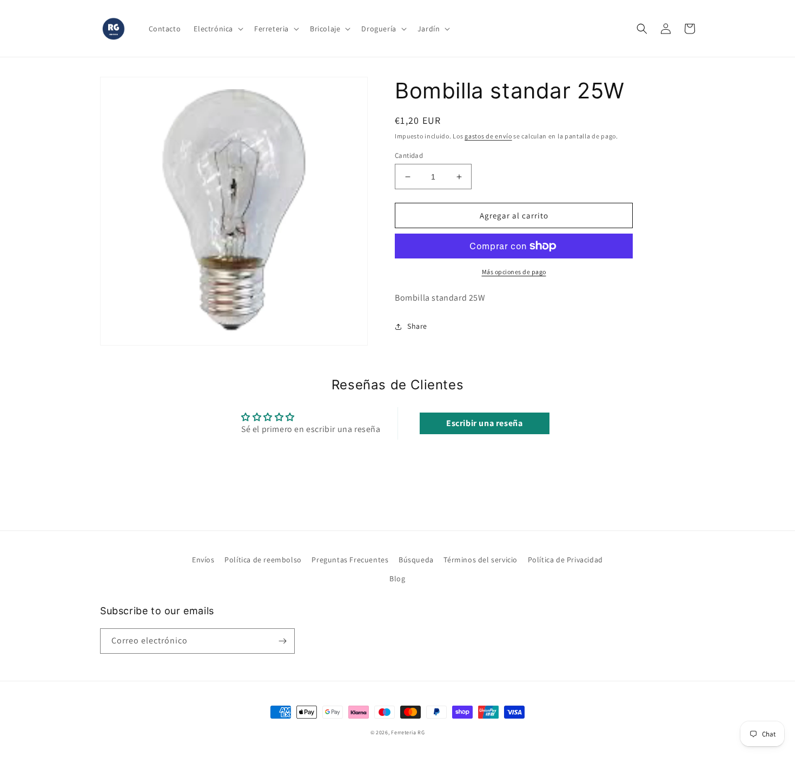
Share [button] (417, 326)
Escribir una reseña (484, 423)
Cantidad (409, 155)
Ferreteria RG (408, 732)
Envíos (203, 560)
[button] (217, 28)
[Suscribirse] (282, 641)
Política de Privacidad (565, 560)
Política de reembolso (263, 560)
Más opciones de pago (514, 272)
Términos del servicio (480, 560)
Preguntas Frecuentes (350, 560)
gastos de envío (488, 136)
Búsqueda (416, 560)
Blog (397, 578)
